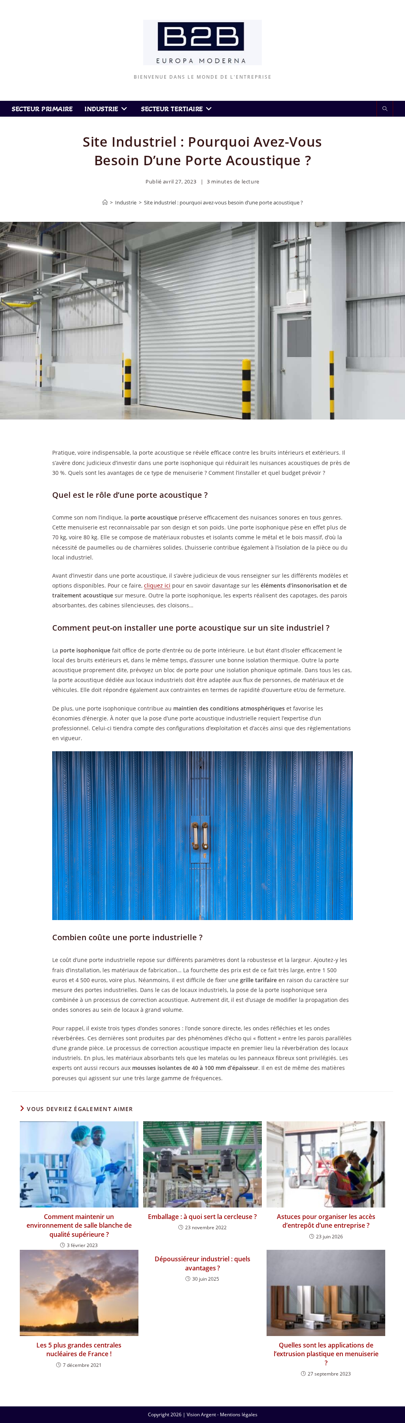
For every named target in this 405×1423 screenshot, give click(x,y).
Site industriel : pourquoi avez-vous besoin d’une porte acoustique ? (223, 202)
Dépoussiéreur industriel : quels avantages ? (202, 1263)
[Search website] (384, 109)
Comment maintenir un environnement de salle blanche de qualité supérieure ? (79, 1225)
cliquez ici (157, 585)
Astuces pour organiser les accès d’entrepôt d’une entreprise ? (326, 1221)
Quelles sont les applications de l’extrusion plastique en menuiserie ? (326, 1354)
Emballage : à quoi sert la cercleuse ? (202, 1216)
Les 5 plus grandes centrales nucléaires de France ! (78, 1349)
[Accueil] (105, 202)
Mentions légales (238, 1414)
